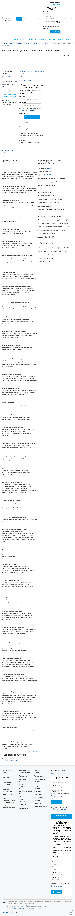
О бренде (37, 791)
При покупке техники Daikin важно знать (10, 95)
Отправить (55, 31)
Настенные (6, 775)
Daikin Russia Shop (7, 43)
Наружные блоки (8, 805)
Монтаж (52, 39)
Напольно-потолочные (10, 782)
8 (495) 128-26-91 (55, 2)
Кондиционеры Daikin (22, 43)
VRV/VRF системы (9, 807)
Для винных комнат (9, 791)
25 (2, 77)
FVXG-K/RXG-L (45, 43)
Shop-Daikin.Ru (7, 912)
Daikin (49, 168)
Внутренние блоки (8, 802)
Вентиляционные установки (40, 780)
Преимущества (8, 150)
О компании (43, 39)
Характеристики (9, 153)
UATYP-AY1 (37, 772)
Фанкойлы (22, 779)
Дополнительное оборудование (24, 775)
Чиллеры (22, 794)
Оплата (15, 39)
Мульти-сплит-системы (8, 795)
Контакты (33, 39)
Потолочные (6, 787)
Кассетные (6, 777)
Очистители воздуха (38, 785)
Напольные (34, 43)
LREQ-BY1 (22, 801)
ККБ (20, 797)
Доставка (23, 39)
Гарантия (60, 39)
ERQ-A (21, 799)
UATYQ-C (37, 770)
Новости (69, 39)
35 (5, 77)
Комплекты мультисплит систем (9, 799)
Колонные (6, 789)
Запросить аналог (31, 117)
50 (9, 77)
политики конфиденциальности (50, 26)
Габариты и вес (9, 156)
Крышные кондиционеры (24, 807)
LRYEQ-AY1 (22, 804)
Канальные (6, 779)
